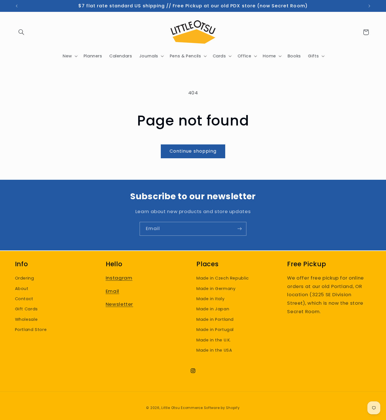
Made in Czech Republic (222, 278)
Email (112, 291)
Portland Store (31, 329)
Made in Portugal (215, 329)
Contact (24, 299)
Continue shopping (193, 151)
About (22, 288)
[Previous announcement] (16, 6)
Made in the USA (214, 350)
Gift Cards (26, 309)
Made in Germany (215, 288)
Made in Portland (215, 319)
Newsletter (119, 304)
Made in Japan (212, 309)
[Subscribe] (239, 229)
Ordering (24, 278)
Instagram (119, 277)
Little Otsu (170, 408)
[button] (21, 32)
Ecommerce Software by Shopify (210, 408)
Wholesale (26, 319)
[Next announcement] (369, 6)
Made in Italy (210, 299)
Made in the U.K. (213, 340)
